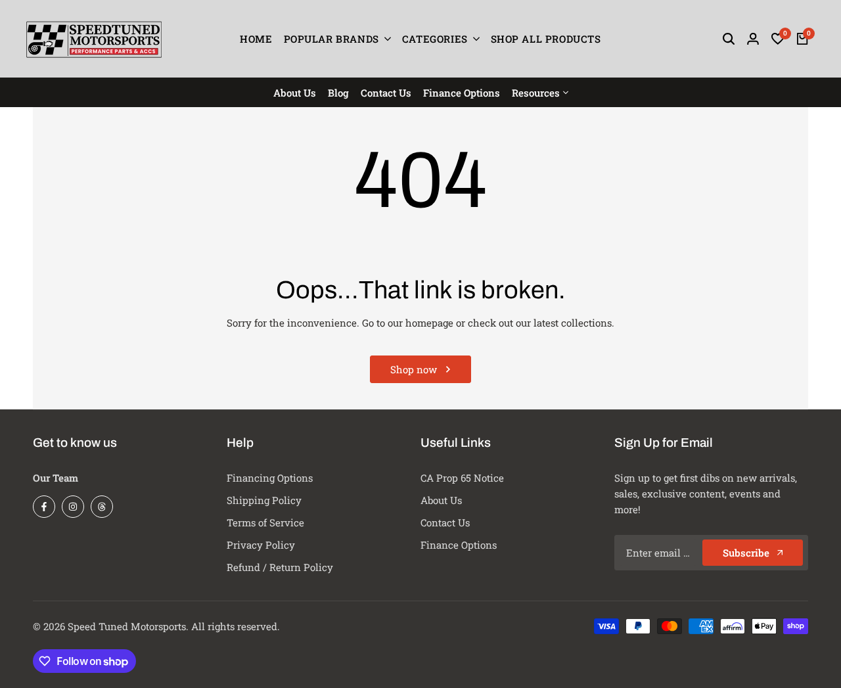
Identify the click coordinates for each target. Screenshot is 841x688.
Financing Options (270, 477)
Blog (338, 92)
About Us (294, 92)
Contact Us (386, 92)
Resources (536, 92)
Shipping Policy (264, 500)
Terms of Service (265, 522)
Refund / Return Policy (280, 567)
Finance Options (461, 92)
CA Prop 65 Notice (462, 477)
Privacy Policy (261, 544)
